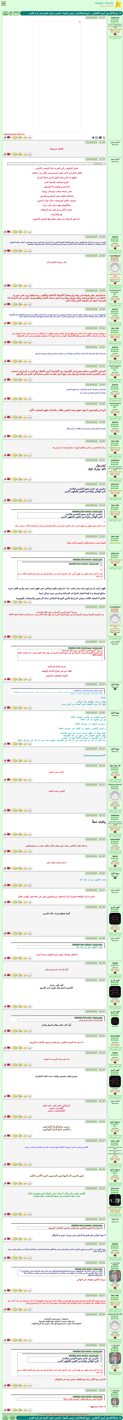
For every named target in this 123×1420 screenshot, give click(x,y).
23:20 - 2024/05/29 (79, 1396)
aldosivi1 (115, 484)
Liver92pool (115, 256)
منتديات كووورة (104, 3)
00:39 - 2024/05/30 (80, 1017)
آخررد (11, 13)
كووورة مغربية (106, 5)
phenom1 (115, 1188)
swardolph (115, 839)
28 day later (115, 766)
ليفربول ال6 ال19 (86, 648)
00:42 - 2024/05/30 (77, 1225)
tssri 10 (115, 1219)
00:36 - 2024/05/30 (78, 944)
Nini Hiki (115, 328)
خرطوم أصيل (115, 1122)
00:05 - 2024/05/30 (74, 648)
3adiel (115, 856)
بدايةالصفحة (5, 1418)
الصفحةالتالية (12, 1418)
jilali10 (115, 237)
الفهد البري (115, 907)
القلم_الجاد (115, 1141)
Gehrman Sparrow (115, 784)
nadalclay (115, 18)
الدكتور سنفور (115, 142)
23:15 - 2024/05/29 (78, 511)
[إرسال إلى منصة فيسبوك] (100, 137)
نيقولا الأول (115, 684)
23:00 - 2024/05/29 (80, 690)
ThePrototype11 (115, 290)
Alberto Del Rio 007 (115, 1314)
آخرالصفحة (5, 13)
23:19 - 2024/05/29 (79, 559)
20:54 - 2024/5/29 (80, 1269)
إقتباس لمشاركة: (97, 511)
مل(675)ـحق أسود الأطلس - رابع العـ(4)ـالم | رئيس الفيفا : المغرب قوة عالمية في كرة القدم (73, 13)
